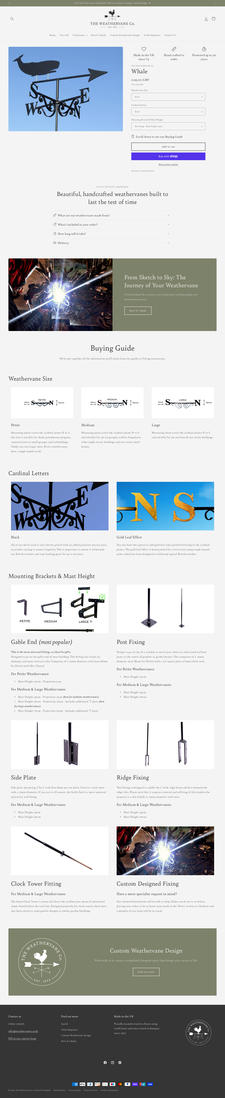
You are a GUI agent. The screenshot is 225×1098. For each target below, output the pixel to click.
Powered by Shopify (42, 1090)
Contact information (109, 1090)
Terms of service (91, 1090)
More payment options (168, 164)
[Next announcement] (215, 3)
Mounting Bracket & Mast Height (147, 119)
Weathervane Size (139, 90)
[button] (12, 18)
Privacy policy (75, 1090)
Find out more (146, 971)
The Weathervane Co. (25, 1090)
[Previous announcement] (9, 3)
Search (64, 1023)
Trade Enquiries (69, 1029)
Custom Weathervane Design (76, 1035)
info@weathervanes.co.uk (23, 1031)
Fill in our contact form (22, 1038)
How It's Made (137, 310)
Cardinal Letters (138, 104)
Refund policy (60, 1090)
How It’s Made (69, 1041)
